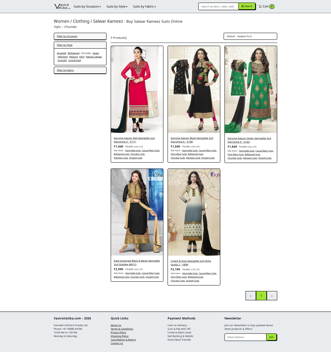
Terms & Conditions (122, 328)
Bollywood (73, 53)
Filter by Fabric (65, 70)
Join (271, 337)
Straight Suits (135, 157)
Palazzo (73, 56)
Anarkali (61, 53)
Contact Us (117, 343)
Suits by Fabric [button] (143, 6)
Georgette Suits (133, 150)
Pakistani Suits (121, 157)
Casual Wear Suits (150, 150)
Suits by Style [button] (116, 6)
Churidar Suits (137, 154)
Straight (62, 60)
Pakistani (63, 56)
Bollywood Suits (121, 154)
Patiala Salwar (94, 56)
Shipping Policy (119, 336)
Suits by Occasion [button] (86, 6)
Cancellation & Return (123, 339)
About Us (116, 325)
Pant (81, 56)
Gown (96, 53)
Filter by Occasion (67, 36)
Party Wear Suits (179, 154)
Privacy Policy (118, 332)
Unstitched (74, 60)
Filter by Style (64, 45)
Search (248, 6)
